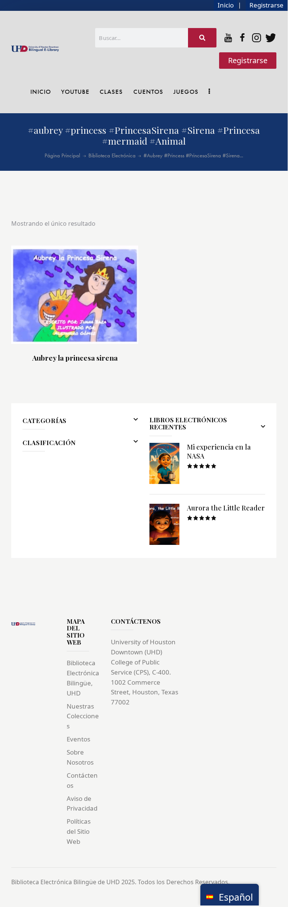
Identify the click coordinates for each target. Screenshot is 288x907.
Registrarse (266, 5)
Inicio (226, 5)
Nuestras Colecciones (83, 716)
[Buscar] (202, 37)
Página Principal (62, 155)
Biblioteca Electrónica (112, 155)
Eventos (78, 739)
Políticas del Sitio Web (79, 831)
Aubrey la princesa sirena (75, 358)
